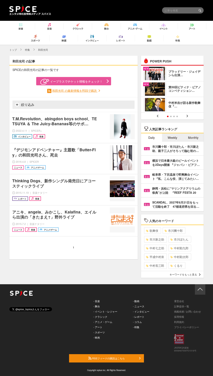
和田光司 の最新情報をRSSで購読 (75, 90)
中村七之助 (157, 248)
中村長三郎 (157, 265)
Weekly (172, 137)
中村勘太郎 (181, 257)
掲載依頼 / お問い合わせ (187, 311)
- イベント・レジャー (105, 311)
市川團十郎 (175, 230)
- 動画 (136, 301)
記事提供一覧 (181, 306)
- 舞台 (96, 306)
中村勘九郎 (181, 248)
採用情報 (179, 316)
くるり (178, 265)
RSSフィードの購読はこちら (108, 358)
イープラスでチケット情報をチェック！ (76, 81)
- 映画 (96, 337)
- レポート (138, 316)
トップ (13, 49)
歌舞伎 (154, 230)
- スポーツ (99, 332)
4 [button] (177, 116)
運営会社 (179, 301)
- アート (97, 327)
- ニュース (138, 306)
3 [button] (174, 116)
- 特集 (136, 327)
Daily (151, 137)
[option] (172, 90)
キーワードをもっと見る (183, 274)
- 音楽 (96, 301)
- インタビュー (141, 311)
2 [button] (171, 116)
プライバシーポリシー (186, 327)
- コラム (137, 322)
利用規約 (179, 322)
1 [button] (167, 116)
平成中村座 (157, 257)
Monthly (193, 137)
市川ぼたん (181, 239)
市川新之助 (157, 239)
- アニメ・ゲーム (102, 322)
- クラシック (100, 316)
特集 (27, 49)
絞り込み (27, 104)
